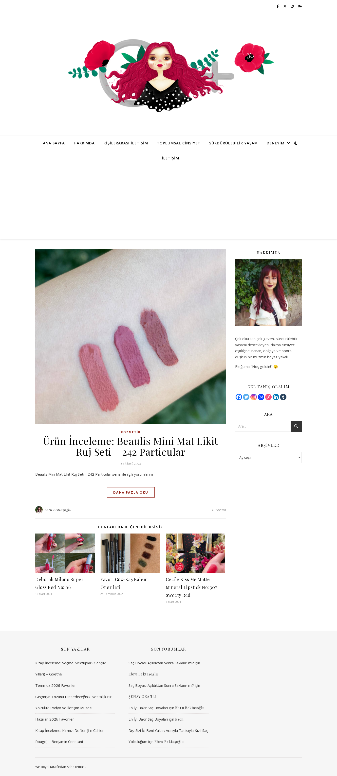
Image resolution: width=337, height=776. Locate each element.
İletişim (170, 157)
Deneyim (275, 142)
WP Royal (42, 766)
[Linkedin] (276, 397)
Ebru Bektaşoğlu (58, 509)
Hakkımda (84, 142)
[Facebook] (239, 397)
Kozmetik (131, 432)
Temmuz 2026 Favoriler (55, 685)
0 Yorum (219, 509)
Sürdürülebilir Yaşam (233, 142)
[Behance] (261, 397)
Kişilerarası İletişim (126, 142)
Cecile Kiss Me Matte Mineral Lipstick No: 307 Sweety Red (191, 587)
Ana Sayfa (54, 142)
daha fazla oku (130, 492)
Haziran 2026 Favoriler (54, 719)
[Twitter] (246, 397)
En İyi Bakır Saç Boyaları (148, 707)
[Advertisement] (168, 202)
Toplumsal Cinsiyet (178, 142)
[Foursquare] (268, 397)
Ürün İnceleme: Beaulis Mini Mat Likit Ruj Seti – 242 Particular (130, 446)
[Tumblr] (283, 397)
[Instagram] (253, 397)
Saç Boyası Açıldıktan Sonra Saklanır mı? (161, 662)
